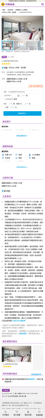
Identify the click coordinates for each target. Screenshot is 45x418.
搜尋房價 (21, 113)
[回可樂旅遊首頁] (8, 4)
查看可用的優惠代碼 (35, 86)
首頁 (3, 10)
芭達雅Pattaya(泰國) (21, 10)
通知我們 (23, 333)
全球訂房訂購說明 (19, 321)
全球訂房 (10, 10)
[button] (4, 28)
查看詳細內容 (21, 167)
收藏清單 (31, 379)
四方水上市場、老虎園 (9, 12)
